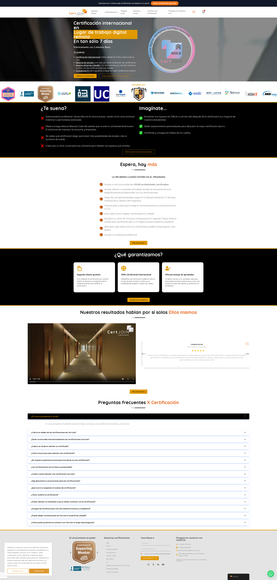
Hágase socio (124, 12)
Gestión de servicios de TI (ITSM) (118, 565)
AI (107, 562)
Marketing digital (112, 569)
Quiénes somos (94, 12)
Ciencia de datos (112, 572)
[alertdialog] (138, 3)
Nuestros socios (136, 12)
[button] (144, 354)
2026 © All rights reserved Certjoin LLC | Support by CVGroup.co (191, 560)
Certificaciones (110, 12)
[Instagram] (148, 564)
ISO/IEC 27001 (111, 556)
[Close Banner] (274, 3)
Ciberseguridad (111, 549)
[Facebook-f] (153, 564)
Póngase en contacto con (177, 12)
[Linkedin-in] (158, 564)
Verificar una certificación (152, 12)
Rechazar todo (17, 571)
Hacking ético (111, 552)
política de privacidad (162, 554)
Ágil (107, 543)
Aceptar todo (39, 571)
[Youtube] (163, 564)
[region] (28, 559)
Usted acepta (157, 554)
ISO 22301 (109, 559)
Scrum (108, 546)
